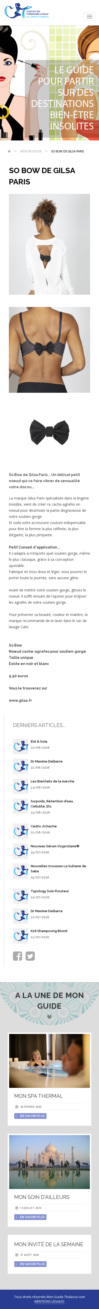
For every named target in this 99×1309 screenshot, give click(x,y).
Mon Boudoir (30, 151)
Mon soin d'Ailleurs (42, 1197)
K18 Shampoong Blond (49, 931)
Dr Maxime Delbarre (47, 761)
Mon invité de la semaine (48, 1244)
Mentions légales (49, 1301)
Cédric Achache (44, 826)
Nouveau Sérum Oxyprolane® (55, 846)
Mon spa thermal (38, 1096)
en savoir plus (32, 1116)
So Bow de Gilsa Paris (67, 151)
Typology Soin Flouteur (50, 891)
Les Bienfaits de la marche (52, 781)
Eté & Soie (39, 741)
